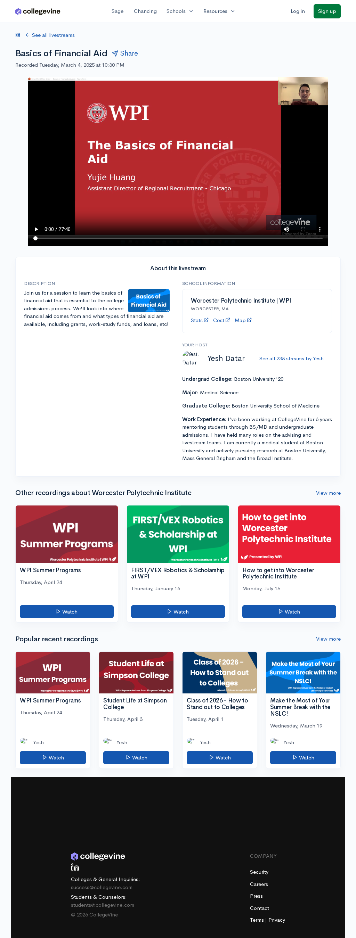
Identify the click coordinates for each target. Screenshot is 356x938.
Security (259, 872)
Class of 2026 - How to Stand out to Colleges (217, 704)
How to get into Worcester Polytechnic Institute (278, 574)
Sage (117, 11)
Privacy (276, 919)
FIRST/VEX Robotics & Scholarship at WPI (178, 574)
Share (129, 53)
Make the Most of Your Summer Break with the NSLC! (300, 707)
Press (256, 895)
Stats (197, 320)
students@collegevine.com (102, 905)
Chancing (145, 11)
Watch (69, 611)
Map (240, 320)
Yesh (38, 742)
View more (328, 492)
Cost (218, 320)
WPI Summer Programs (50, 570)
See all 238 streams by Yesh (291, 358)
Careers (259, 884)
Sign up (327, 11)
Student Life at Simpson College (135, 704)
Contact (259, 908)
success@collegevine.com (101, 887)
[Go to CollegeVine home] (37, 11)
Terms (257, 919)
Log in (298, 11)
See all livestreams (53, 35)
